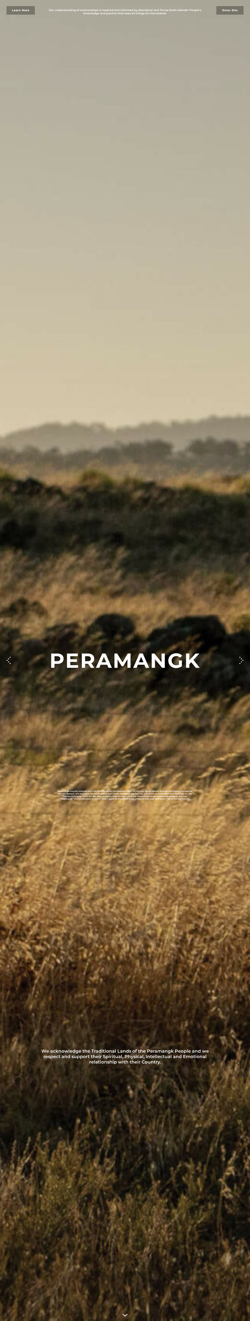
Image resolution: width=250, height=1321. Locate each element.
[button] (241, 660)
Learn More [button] (20, 10)
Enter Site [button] (230, 10)
